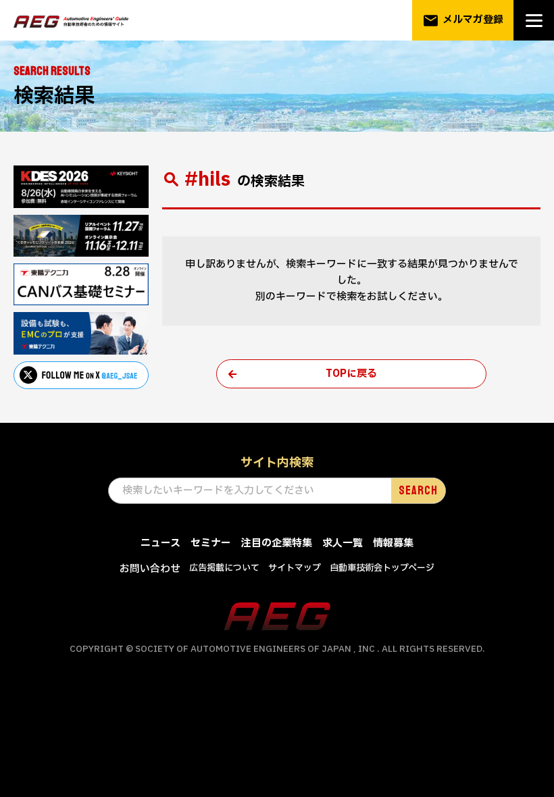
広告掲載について (224, 568)
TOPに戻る (351, 374)
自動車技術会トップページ (382, 568)
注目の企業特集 (276, 543)
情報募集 (393, 543)
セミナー (211, 543)
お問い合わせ (150, 569)
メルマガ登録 (462, 20)
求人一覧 (342, 543)
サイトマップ (294, 568)
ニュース (160, 543)
